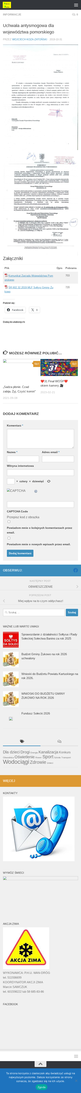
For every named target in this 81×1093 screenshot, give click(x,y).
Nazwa (12, 452)
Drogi (25, 752)
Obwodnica (8, 757)
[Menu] (76, 5)
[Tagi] (21, 742)
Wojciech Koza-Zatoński (29, 39)
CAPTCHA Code (17, 511)
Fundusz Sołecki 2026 (35, 713)
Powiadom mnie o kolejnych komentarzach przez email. (39, 530)
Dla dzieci (11, 752)
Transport (66, 757)
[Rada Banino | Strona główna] (8, 5)
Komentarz (15, 425)
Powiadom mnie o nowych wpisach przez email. (39, 544)
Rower (38, 757)
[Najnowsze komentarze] (59, 742)
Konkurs (65, 752)
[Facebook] (75, 570)
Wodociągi (16, 761)
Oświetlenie (25, 757)
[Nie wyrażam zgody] (76, 1081)
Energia (34, 752)
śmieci (50, 763)
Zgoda (41, 1087)
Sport (47, 756)
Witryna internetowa (20, 465)
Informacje (12, 14)
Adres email (50, 452)
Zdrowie (38, 762)
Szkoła (57, 757)
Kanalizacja (48, 752)
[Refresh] (36, 490)
